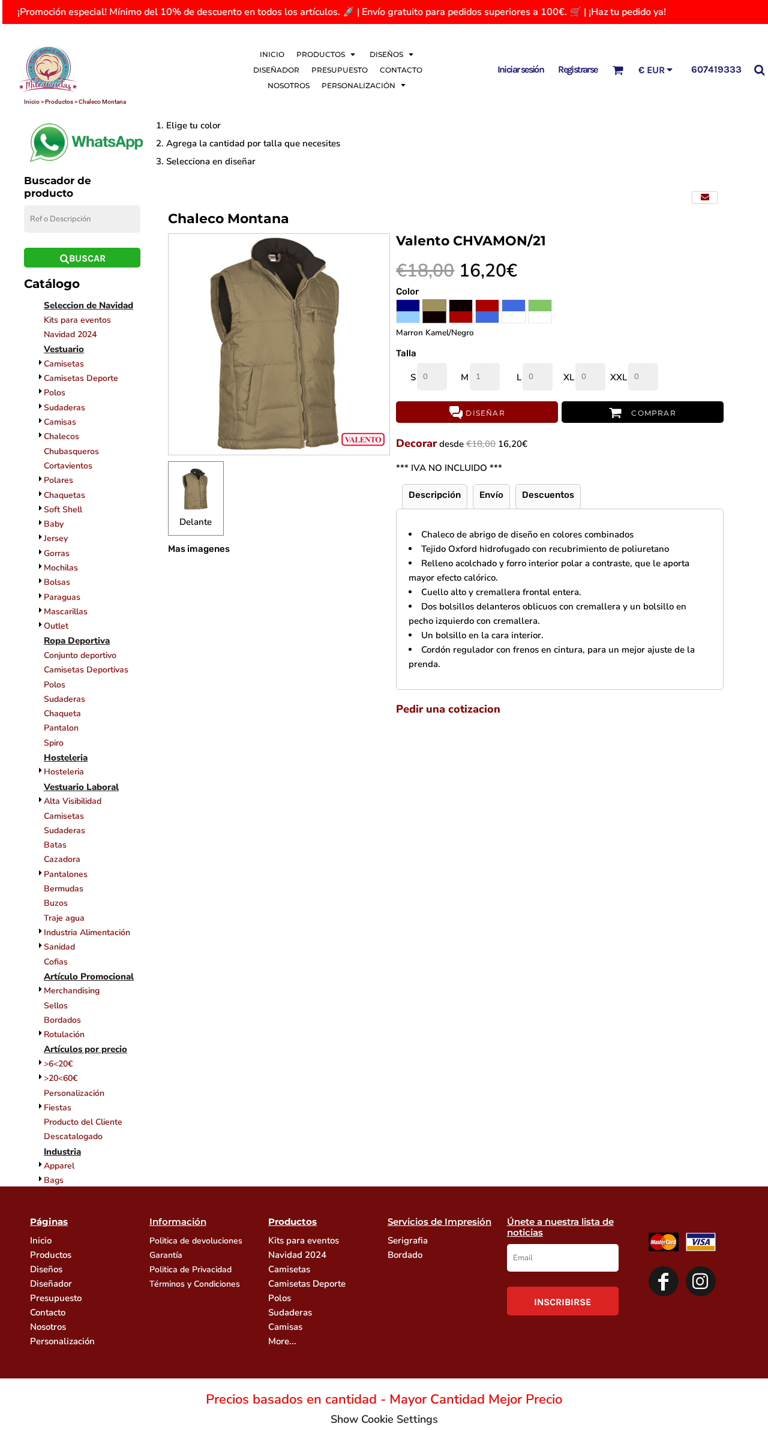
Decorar (416, 443)
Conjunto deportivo (80, 655)
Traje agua (64, 918)
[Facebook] (664, 1281)
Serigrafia (408, 1240)
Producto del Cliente (83, 1122)
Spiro (54, 743)
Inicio (41, 1240)
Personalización (74, 1093)
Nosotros (48, 1327)
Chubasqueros (71, 451)
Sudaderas (64, 407)
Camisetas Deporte (81, 378)
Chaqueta (62, 713)
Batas (55, 845)
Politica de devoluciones (195, 1240)
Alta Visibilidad (72, 801)
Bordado (405, 1255)
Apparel (59, 1165)
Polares (58, 480)
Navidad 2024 (70, 334)
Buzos (56, 903)
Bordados (62, 1020)
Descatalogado (73, 1136)
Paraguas (62, 597)
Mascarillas (66, 611)
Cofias (56, 962)
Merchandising (72, 990)
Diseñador (51, 1284)
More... (282, 1341)
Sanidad (59, 947)
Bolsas (57, 582)
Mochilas (61, 567)
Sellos (56, 1005)
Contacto (47, 1312)
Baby (54, 524)
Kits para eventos (77, 320)
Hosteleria (64, 771)
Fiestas (57, 1107)
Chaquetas (64, 495)
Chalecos (61, 436)
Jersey (56, 538)
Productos (50, 1255)
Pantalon (61, 728)
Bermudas (63, 888)
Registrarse (577, 69)
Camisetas (64, 363)
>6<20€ (58, 1064)
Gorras (57, 553)
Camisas (60, 422)
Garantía (165, 1255)
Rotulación (64, 1034)
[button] (327, 54)
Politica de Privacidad (190, 1269)
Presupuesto (56, 1298)
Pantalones (66, 874)
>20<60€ (60, 1078)
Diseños (46, 1269)
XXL (618, 377)
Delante (195, 522)
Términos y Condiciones (194, 1284)
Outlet (56, 626)
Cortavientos (68, 465)
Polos (54, 392)
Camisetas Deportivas (86, 669)
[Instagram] (701, 1281)
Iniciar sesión (520, 69)
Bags (54, 1180)
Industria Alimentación (87, 932)
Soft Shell (63, 509)
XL (568, 377)
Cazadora (62, 859)
